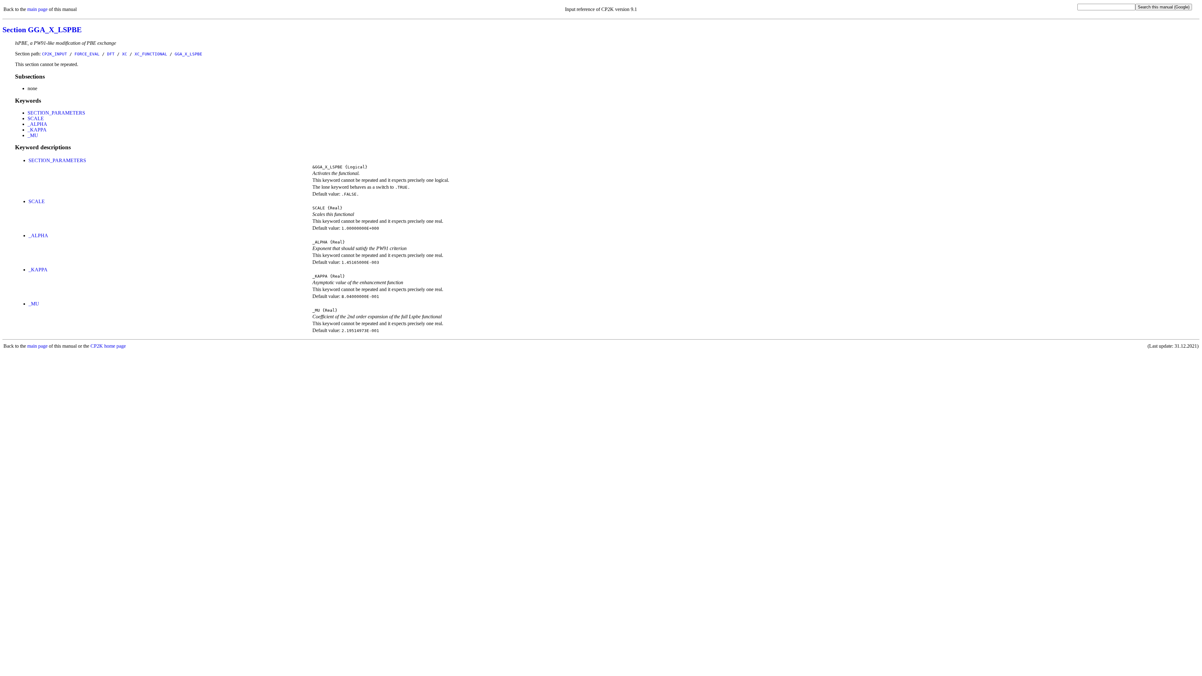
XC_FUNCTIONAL (151, 54)
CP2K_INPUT (54, 54)
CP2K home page (108, 346)
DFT (111, 54)
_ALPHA (37, 124)
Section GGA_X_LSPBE (42, 30)
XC (124, 54)
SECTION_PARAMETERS (56, 112)
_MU (33, 135)
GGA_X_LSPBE (188, 54)
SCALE (36, 118)
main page (37, 9)
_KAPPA (37, 129)
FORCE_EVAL (87, 54)
